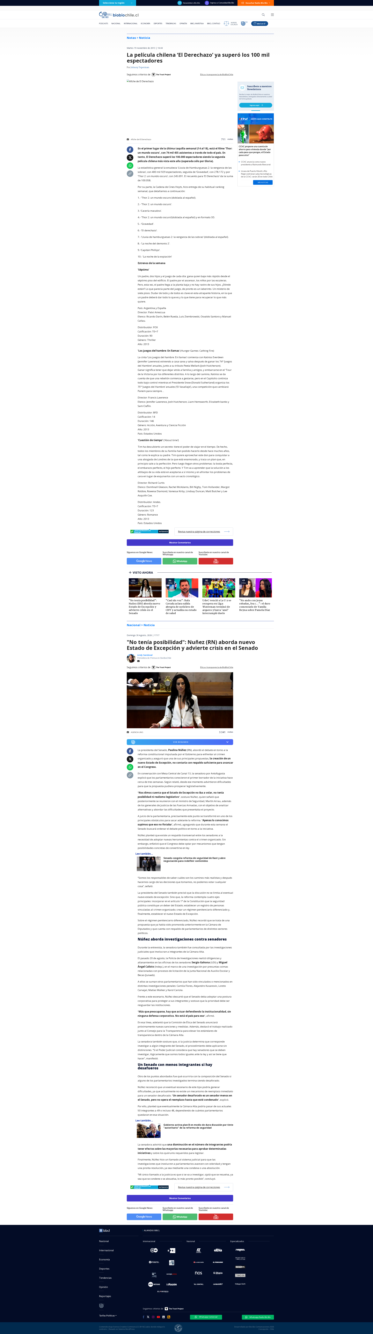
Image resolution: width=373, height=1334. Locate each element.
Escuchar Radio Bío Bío (257, 3)
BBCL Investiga (197, 23)
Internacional (130, 23)
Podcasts (103, 23)
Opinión (183, 23)
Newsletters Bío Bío (191, 3)
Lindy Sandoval (145, 655)
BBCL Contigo (213, 23)
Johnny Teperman (140, 67)
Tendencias (171, 23)
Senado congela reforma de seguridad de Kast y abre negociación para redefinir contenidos (194, 860)
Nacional (115, 23)
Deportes (158, 23)
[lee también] (149, 864)
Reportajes (105, 1296)
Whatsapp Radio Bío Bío (260, 1317)
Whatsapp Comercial (208, 1317)
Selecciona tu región (113, 2)
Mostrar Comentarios (180, 542)
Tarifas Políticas (107, 1315)
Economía (145, 23)
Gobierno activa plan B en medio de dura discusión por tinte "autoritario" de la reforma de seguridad (198, 1126)
